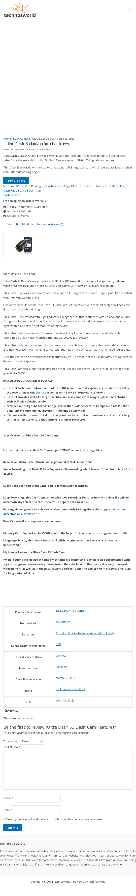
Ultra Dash (85, 186)
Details (46, 149)
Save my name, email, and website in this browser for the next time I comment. (54, 819)
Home (7, 138)
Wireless (61, 655)
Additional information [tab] (36, 224)
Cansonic (61, 667)
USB (58, 644)
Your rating (11, 741)
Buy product (16, 180)
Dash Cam (22, 345)
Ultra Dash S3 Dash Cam (26, 190)
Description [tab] (14, 224)
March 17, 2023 (65, 678)
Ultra (74, 186)
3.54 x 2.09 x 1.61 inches (70, 610)
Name (8, 798)
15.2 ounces (63, 622)
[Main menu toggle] (129, 10)
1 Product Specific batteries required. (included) (85, 633)
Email (7, 810)
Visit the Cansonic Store (70, 689)
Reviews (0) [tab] (57, 224)
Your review (11, 747)
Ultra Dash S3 (102, 186)
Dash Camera (21, 138)
